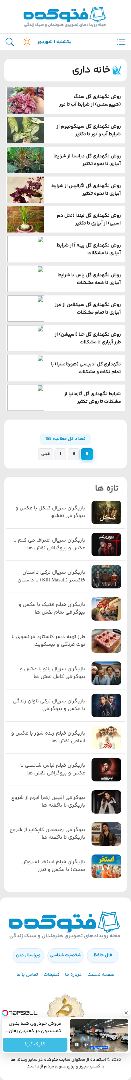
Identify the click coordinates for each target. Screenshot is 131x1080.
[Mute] (86, 1044)
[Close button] (125, 1012)
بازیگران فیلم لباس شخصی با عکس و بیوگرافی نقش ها (52, 770)
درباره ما (73, 975)
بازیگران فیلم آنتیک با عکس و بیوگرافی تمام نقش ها (52, 609)
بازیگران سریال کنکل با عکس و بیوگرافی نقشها (50, 512)
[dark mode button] (25, 42)
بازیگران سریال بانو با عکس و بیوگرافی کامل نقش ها (52, 673)
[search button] (9, 42)
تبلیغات (51, 975)
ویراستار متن (28, 955)
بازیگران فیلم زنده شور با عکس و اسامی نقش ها (48, 737)
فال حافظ (103, 955)
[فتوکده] (65, 17)
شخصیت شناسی (65, 955)
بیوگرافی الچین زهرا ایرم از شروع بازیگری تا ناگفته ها (48, 802)
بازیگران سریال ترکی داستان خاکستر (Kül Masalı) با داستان (51, 577)
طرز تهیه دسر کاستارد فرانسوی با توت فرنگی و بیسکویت (48, 641)
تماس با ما (27, 975)
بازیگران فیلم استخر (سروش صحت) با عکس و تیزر (53, 866)
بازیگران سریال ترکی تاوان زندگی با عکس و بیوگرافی (49, 705)
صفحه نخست (101, 975)
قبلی (45, 454)
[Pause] (77, 1044)
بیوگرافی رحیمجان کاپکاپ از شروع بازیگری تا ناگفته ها (47, 834)
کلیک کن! (35, 1045)
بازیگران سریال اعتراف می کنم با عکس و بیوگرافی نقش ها (49, 544)
